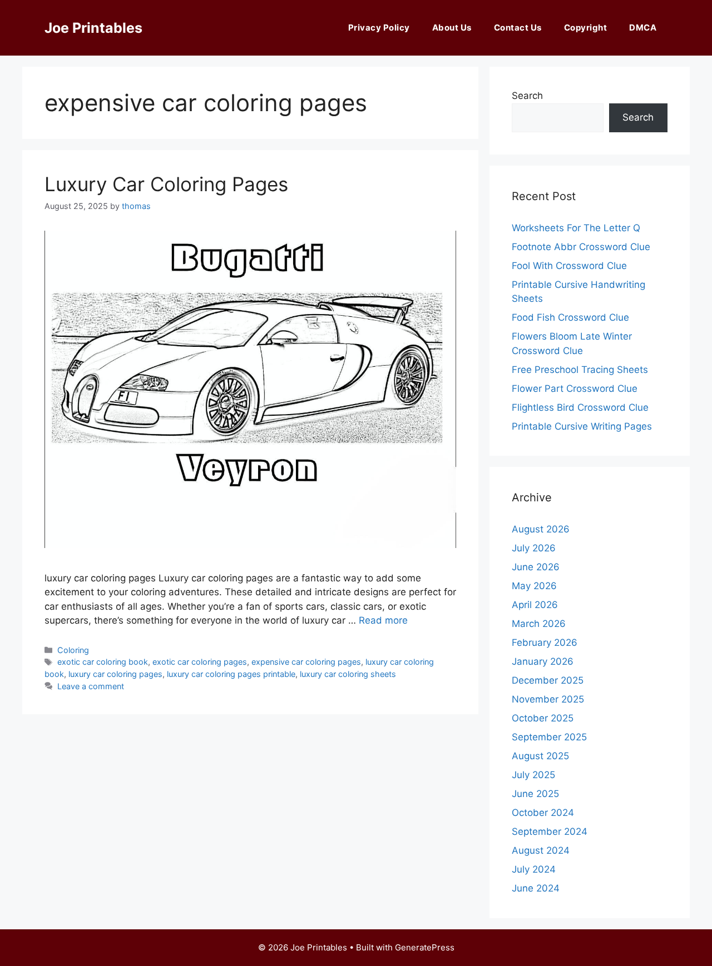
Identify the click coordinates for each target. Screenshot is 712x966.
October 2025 (542, 718)
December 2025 (548, 680)
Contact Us (518, 27)
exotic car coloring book (102, 661)
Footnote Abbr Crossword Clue (581, 246)
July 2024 (534, 869)
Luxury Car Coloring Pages (166, 184)
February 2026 (544, 642)
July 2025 (533, 774)
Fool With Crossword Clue (569, 265)
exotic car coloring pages (199, 661)
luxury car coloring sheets (348, 674)
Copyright (585, 27)
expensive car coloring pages (306, 661)
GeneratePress (424, 947)
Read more (383, 620)
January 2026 (542, 661)
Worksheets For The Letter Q (576, 227)
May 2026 (534, 585)
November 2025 (548, 699)
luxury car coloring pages (115, 674)
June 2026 (536, 566)
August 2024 (541, 850)
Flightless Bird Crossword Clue (580, 407)
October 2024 (543, 812)
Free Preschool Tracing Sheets (580, 369)
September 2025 (549, 737)
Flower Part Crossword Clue (574, 388)
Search (527, 95)
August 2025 (540, 755)
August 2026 (541, 529)
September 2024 (549, 831)
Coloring (73, 650)
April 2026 (535, 604)
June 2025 (535, 793)
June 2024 (536, 888)
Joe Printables (93, 27)
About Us (452, 27)
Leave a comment (90, 686)
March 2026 (539, 623)
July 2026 (534, 548)
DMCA (642, 27)
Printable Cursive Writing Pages (582, 426)
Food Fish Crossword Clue (570, 317)
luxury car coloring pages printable (231, 674)
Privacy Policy (379, 27)
